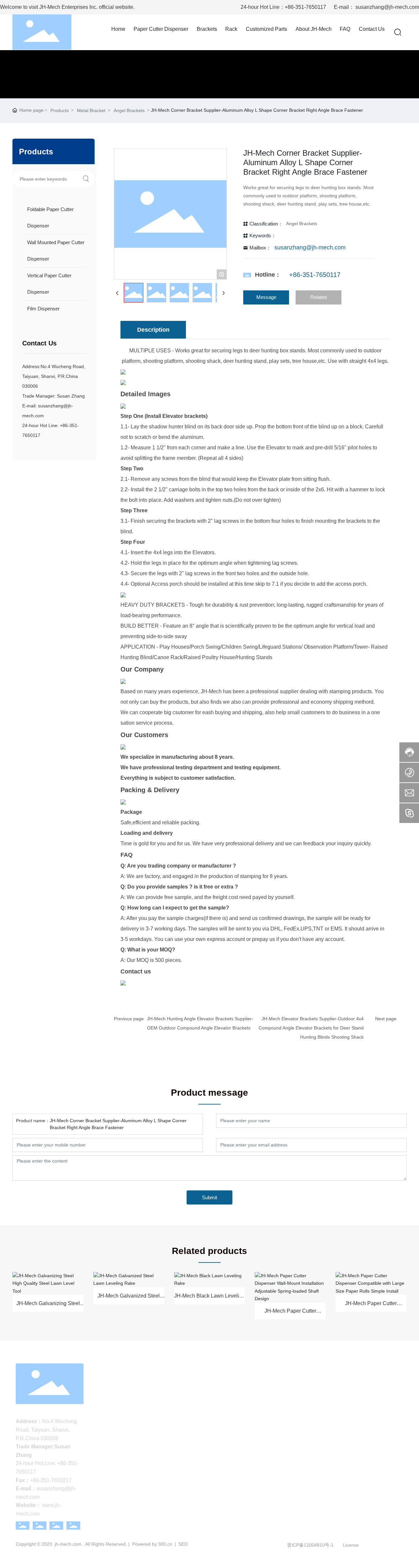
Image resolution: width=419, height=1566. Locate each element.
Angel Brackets (129, 110)
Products (59, 110)
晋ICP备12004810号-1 (310, 1545)
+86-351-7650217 (51, 1480)
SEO (182, 1544)
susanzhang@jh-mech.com (387, 7)
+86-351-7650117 (305, 7)
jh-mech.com (68, 1544)
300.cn (165, 1544)
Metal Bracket (91, 110)
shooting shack (203, 361)
